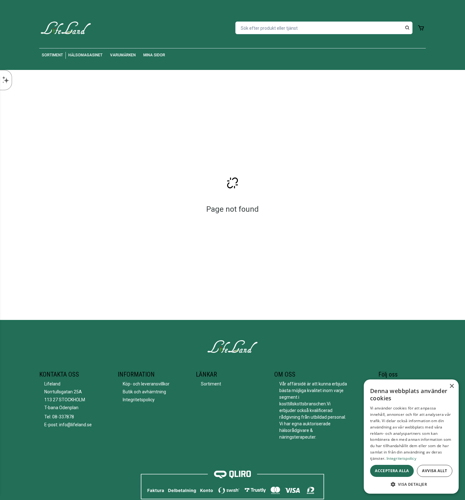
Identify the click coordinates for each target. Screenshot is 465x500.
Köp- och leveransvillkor (146, 383)
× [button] (451, 386)
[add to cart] (421, 27)
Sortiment (211, 383)
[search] (407, 28)
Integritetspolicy (139, 399)
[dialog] (411, 436)
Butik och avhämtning (144, 391)
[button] (411, 484)
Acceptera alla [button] (392, 470)
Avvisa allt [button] (434, 470)
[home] (65, 28)
